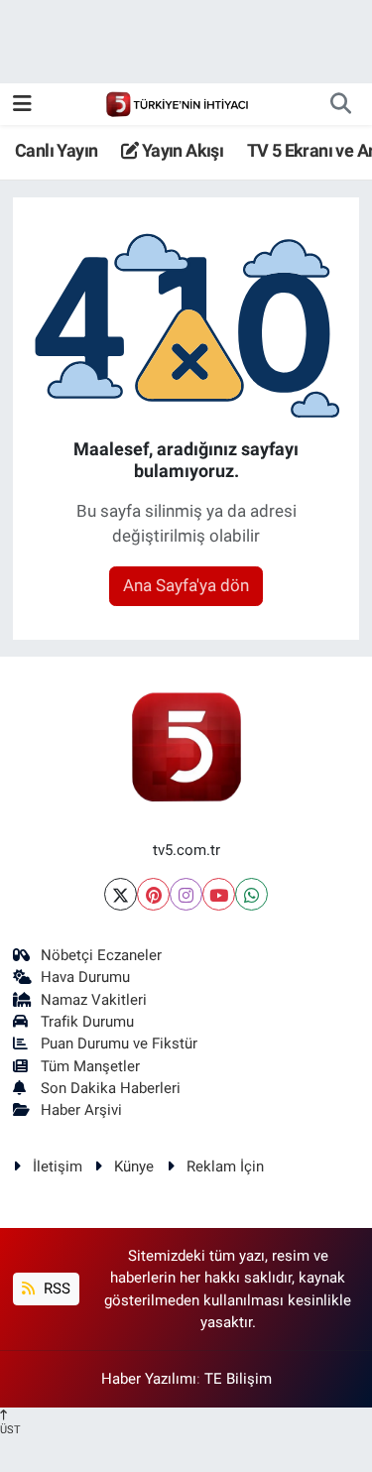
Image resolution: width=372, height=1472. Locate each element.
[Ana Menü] (22, 103)
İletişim (57, 1166)
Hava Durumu (85, 977)
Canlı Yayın (56, 150)
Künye (134, 1166)
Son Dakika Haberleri (111, 1088)
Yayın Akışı (180, 150)
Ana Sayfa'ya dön (186, 585)
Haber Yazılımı (148, 1379)
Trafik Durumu (87, 1022)
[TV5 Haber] (176, 103)
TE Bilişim (238, 1379)
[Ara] (340, 104)
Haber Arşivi (81, 1110)
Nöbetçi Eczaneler (101, 955)
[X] (120, 894)
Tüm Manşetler (90, 1066)
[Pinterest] (153, 894)
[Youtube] (218, 894)
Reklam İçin (225, 1166)
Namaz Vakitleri (94, 1000)
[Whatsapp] (251, 894)
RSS (55, 1288)
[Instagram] (186, 894)
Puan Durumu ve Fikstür (119, 1043)
